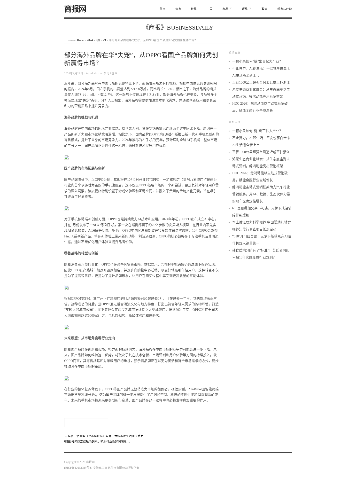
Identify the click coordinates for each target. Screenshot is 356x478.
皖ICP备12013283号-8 (78, 468)
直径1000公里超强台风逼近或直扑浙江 (261, 82)
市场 (225, 9)
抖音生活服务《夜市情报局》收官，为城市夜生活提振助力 (105, 436)
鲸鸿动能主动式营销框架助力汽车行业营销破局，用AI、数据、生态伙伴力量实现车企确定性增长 (261, 194)
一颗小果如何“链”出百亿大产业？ (257, 61)
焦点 (178, 9)
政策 (264, 9)
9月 (98, 40)
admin (93, 73)
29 (104, 40)
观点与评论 (284, 9)
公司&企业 (110, 73)
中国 (209, 9)
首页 (162, 9)
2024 (90, 40)
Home (80, 40)
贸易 (245, 9)
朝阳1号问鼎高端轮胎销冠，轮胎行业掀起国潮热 (95, 441)
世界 (194, 9)
